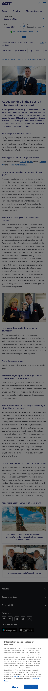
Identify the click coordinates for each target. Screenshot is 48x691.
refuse (16, 676)
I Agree (31, 687)
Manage (15, 687)
